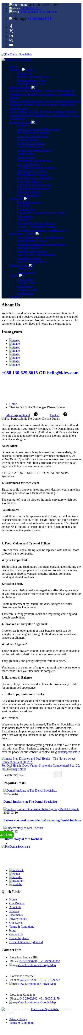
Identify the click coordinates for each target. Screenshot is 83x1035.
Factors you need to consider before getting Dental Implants (42, 820)
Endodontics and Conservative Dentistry (41, 213)
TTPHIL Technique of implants (47, 111)
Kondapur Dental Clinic (31, 80)
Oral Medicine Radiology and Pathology (41, 230)
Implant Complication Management (49, 101)
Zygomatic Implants (29, 181)
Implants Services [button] (20, 87)
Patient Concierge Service (32, 261)
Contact (14, 296)
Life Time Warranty (46, 104)
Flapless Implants (27, 139)
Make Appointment (18, 415)
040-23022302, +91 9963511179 (39, 998)
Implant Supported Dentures (34, 150)
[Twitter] (11, 32)
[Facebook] (11, 27)
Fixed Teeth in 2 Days (51, 94)
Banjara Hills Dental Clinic (33, 76)
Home (13, 66)
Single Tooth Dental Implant (34, 160)
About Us (15, 70)
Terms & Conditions (21, 926)
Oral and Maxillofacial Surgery (36, 223)
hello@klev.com (63, 372)
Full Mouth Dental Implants (34, 185)
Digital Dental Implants (23, 94)
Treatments (16, 915)
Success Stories (26, 272)
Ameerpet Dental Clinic (31, 83)
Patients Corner (19, 265)
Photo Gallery (25, 279)
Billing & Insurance (29, 247)
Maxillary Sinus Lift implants (35, 178)
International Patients (22, 233)
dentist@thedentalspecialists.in (38, 11)
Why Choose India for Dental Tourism (40, 237)
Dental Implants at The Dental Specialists (30, 801)
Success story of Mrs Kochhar (22, 839)
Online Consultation (29, 258)
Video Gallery (25, 286)
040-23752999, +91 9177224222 (39, 980)
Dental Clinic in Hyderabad (26, 942)
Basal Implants (18, 101)
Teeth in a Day (18, 111)
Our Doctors (24, 73)
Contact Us (16, 934)
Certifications (25, 293)
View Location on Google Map (37, 965)
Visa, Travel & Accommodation (36, 254)
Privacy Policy (18, 918)
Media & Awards (27, 289)
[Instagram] (11, 41)
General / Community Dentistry (36, 227)
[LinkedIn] (11, 36)
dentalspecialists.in (69, 752)
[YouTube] (11, 45)
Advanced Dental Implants (25, 90)
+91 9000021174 (31, 8)
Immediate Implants (29, 192)
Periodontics (24, 220)
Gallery (14, 275)
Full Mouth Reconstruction (33, 188)
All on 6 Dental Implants (32, 171)
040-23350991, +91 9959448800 (39, 961)
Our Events (16, 922)
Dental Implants (19, 938)
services (14, 911)
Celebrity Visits (26, 282)
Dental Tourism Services (32, 240)
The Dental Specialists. (45, 1009)
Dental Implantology (29, 202)
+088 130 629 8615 (20, 372)
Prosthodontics (26, 209)
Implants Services (20, 122)
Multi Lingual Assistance (32, 251)
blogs (12, 930)
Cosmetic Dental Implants (58, 90)
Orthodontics (25, 216)
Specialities (16, 199)
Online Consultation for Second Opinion (41, 244)
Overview (23, 125)
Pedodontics (24, 206)
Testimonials (24, 268)
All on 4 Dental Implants (44, 115)
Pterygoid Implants (28, 195)
